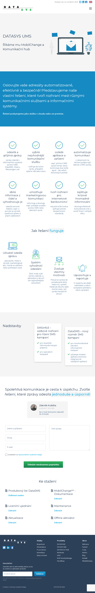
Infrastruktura (41, 547)
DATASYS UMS (61, 547)
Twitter (80, 2)
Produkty (61, 541)
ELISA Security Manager (64, 558)
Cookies (5, 587)
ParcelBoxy (60, 561)
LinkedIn (83, 2)
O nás (84, 550)
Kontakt (84, 558)
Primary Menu (90, 8)
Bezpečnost (41, 544)
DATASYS (15, 541)
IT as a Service (41, 550)
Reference (85, 544)
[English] (90, 2)
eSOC (59, 555)
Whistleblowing (87, 561)
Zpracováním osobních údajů (30, 454)
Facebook (86, 2)
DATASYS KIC (61, 544)
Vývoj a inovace (42, 555)
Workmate (60, 553)
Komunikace (41, 553)
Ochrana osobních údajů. (18, 587)
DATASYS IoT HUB (63, 550)
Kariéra (84, 553)
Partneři (84, 547)
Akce (84, 541)
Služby (39, 541)
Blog (83, 555)
